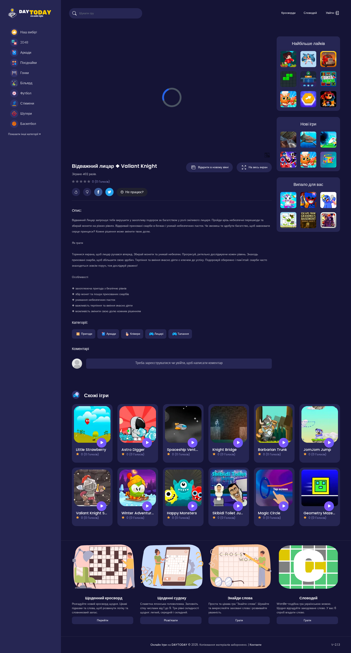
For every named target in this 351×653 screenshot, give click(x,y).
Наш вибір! (28, 32)
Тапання (183, 333)
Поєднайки (28, 62)
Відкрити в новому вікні (213, 167)
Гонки (24, 73)
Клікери (135, 333)
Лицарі (158, 333)
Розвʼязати (171, 620)
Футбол (25, 93)
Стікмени (27, 103)
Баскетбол (28, 123)
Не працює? (134, 192)
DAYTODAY (179, 645)
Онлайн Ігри (159, 645)
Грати (239, 620)
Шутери (26, 113)
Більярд (26, 83)
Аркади (25, 52)
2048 (24, 42)
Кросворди (288, 13)
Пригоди (86, 333)
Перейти (102, 620)
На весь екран (258, 167)
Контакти (255, 645)
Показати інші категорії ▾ (24, 134)
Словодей (310, 13)
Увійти (330, 13)
